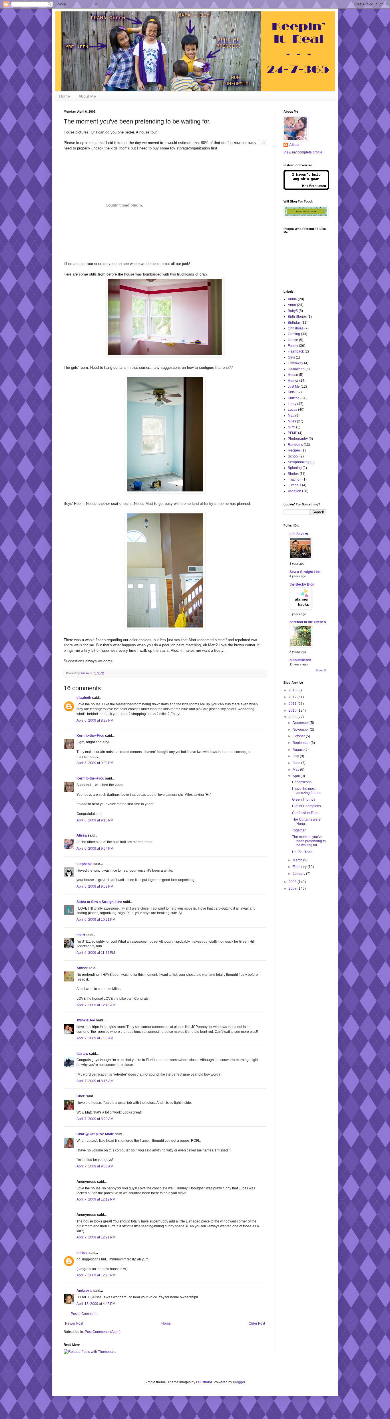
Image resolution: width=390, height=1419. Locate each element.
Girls (291, 357)
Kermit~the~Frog (90, 736)
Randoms (295, 445)
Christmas (295, 328)
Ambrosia (85, 1291)
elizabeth (84, 698)
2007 (293, 888)
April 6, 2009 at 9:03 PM (95, 763)
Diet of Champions (306, 806)
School (293, 456)
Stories (293, 474)
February (300, 867)
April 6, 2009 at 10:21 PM (96, 920)
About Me (87, 96)
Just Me (294, 386)
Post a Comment (84, 1314)
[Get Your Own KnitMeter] (306, 189)
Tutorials (294, 485)
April (297, 776)
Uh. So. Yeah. (302, 852)
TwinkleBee (86, 1020)
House (293, 375)
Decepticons (301, 782)
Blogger (239, 1382)
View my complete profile (303, 152)
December (301, 723)
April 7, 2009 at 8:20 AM (95, 1119)
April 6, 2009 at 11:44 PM (96, 953)
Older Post (257, 1323)
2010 (293, 710)
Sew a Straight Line (305, 572)
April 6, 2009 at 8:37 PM (95, 720)
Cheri (81, 1096)
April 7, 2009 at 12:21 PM (96, 1237)
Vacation (294, 491)
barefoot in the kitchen (308, 622)
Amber (82, 968)
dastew (82, 1054)
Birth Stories (297, 317)
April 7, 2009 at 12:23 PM (96, 1275)
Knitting (293, 398)
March (298, 860)
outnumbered (300, 660)
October (299, 736)
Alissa (82, 835)
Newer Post (74, 1323)
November (301, 730)
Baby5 (293, 311)
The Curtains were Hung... (306, 821)
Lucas (292, 410)
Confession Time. (305, 813)
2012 (293, 697)
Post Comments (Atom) (102, 1332)
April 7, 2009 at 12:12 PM (96, 1199)
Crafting (294, 334)
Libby (292, 404)
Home (64, 96)
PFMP (292, 433)
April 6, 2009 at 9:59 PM (95, 886)
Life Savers (299, 534)
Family (293, 346)
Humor (293, 380)
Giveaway (295, 363)
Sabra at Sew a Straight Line (99, 902)
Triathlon (294, 479)
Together (299, 830)
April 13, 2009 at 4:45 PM (96, 1304)
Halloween (296, 369)
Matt (291, 416)
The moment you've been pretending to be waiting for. (309, 841)
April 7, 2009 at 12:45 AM (96, 1005)
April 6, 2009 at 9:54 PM (95, 849)
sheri (81, 935)
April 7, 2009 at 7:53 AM (95, 1038)
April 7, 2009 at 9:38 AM (95, 1166)
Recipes (294, 450)
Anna (292, 305)
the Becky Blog (302, 584)
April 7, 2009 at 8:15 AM (95, 1081)
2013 (293, 690)
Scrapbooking (298, 462)
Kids (291, 392)
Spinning (295, 468)
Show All (321, 670)
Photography (298, 439)
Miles (292, 421)
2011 (293, 704)
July (296, 756)
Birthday (294, 323)
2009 (293, 717)
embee (82, 1253)
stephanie (85, 864)
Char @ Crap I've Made (95, 1134)
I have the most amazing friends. (307, 791)
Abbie (292, 299)
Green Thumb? (303, 799)
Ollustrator (204, 1382)
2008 (293, 882)
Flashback (296, 351)
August (298, 750)
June (297, 763)
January (299, 874)
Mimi (291, 427)
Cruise (293, 340)
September (302, 743)
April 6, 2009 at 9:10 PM (95, 820)
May (296, 770)
